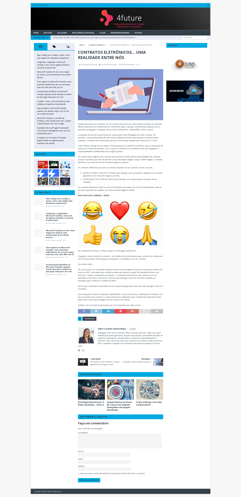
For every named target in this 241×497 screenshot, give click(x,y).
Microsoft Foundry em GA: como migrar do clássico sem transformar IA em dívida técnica (54, 75)
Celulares (62, 33)
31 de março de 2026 (55, 223)
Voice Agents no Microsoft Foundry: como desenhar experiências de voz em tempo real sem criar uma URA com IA (54, 84)
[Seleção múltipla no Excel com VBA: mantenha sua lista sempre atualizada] (54, 164)
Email (80, 459)
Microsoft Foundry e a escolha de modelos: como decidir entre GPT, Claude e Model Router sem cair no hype (54, 121)
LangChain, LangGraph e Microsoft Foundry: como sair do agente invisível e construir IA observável (53, 65)
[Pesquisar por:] (194, 37)
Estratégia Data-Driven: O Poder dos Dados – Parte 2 (91, 403)
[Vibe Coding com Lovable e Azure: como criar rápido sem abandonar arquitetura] (39, 201)
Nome (80, 451)
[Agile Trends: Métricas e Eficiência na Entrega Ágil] (65, 173)
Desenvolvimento (128, 64)
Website (81, 466)
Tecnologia (89, 319)
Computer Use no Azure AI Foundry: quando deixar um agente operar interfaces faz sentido (51, 140)
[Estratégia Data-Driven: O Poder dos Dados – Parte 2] (91, 389)
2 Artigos (132, 329)
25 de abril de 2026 (54, 206)
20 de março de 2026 (55, 240)
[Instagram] (208, 5)
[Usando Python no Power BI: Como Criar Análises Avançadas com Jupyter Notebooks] (120, 389)
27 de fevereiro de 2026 (56, 257)
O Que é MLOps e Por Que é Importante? (149, 403)
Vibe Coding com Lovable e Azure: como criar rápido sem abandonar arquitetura (59, 200)
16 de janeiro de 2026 (55, 274)
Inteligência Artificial (83, 33)
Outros (138, 33)
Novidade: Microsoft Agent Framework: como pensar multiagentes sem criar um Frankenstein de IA (53, 131)
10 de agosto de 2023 (89, 64)
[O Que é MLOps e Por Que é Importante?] (149, 389)
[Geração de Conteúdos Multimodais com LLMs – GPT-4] (54, 181)
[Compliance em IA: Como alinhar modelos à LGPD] (43, 181)
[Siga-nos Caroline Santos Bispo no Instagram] (82, 350)
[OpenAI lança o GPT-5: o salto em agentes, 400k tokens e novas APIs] (65, 164)
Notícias (48, 33)
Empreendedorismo (120, 33)
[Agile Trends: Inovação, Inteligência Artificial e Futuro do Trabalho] (43, 173)
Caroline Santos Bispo (109, 64)
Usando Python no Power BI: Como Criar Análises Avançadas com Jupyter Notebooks (119, 406)
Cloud (102, 33)
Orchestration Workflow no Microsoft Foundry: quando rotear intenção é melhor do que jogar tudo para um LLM (54, 94)
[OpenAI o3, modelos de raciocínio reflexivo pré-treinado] (65, 181)
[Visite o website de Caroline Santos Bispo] (79, 350)
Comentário (83, 432)
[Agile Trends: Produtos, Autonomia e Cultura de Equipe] (54, 173)
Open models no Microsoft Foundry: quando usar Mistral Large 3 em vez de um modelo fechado (53, 111)
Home (36, 33)
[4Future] (120, 28)
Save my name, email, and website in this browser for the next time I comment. (112, 473)
